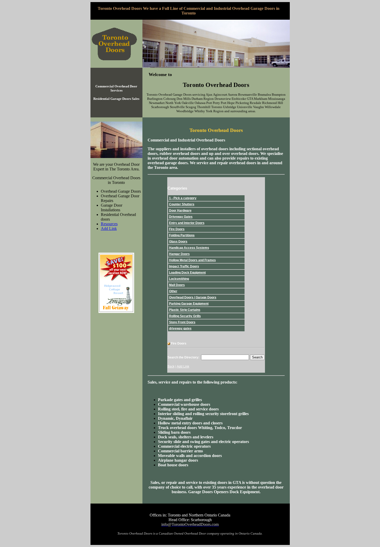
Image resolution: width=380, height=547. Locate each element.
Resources (109, 224)
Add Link (109, 228)
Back (171, 366)
